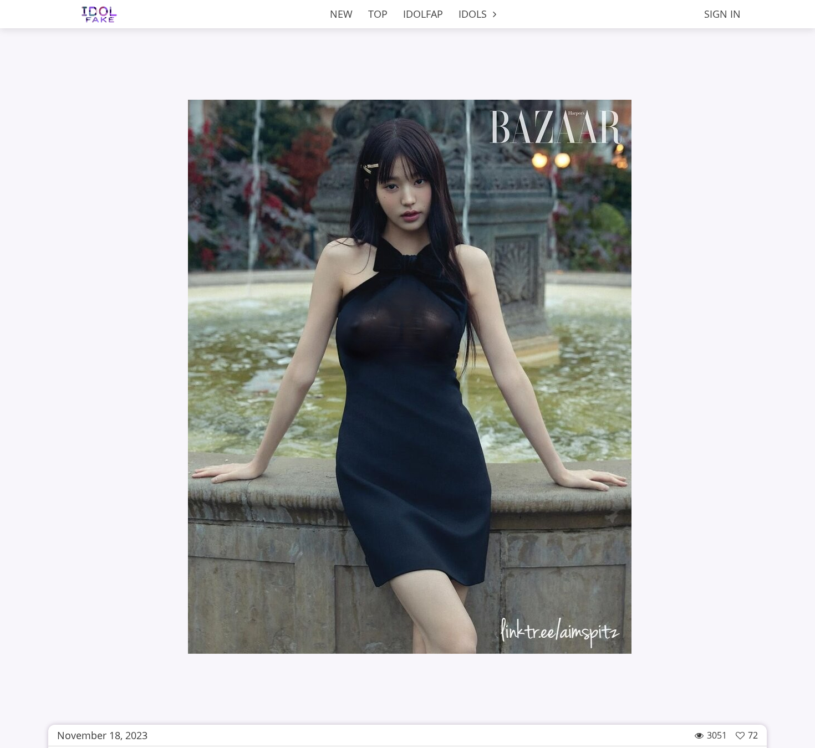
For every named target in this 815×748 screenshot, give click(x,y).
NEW (341, 14)
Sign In (722, 14)
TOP (378, 14)
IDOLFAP (423, 14)
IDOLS (474, 14)
